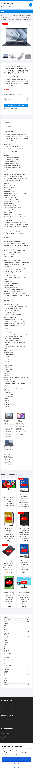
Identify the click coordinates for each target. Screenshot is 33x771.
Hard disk (6, 633)
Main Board (7, 637)
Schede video (7, 665)
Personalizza (16, 763)
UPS (5, 677)
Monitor (6, 642)
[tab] (16, 123)
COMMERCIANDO (7, 3)
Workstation (7, 684)
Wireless (6, 681)
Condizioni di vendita (7, 707)
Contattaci (4, 724)
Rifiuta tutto (16, 767)
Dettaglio (3, 737)
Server (5, 667)
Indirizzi (3, 735)
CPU (5, 631)
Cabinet (6, 623)
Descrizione (8, 122)
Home (2, 16)
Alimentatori (7, 619)
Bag (5, 621)
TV (4, 675)
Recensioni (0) (9, 126)
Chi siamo (4, 705)
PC (5, 661)
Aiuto (2, 722)
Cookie (3, 711)
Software (6, 669)
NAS (5, 646)
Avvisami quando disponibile (16, 105)
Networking (7, 650)
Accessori (6, 617)
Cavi (5, 627)
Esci (2, 739)
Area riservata (5, 733)
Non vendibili (9, 16)
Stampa (6, 671)
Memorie (6, 639)
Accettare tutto (16, 758)
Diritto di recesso (6, 720)
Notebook (6, 657)
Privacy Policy (5, 709)
